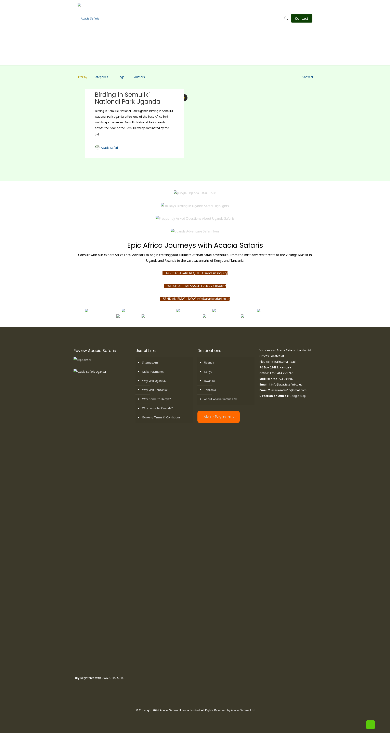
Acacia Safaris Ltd (243, 710)
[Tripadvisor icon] (205, 718)
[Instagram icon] (201, 718)
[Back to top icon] (370, 724)
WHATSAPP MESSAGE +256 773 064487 (196, 286)
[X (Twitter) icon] (192, 718)
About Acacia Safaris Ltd (220, 399)
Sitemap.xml (150, 362)
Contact (301, 18)
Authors (139, 77)
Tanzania (210, 390)
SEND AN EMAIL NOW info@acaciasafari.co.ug (196, 299)
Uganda (209, 362)
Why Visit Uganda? (154, 381)
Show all (307, 77)
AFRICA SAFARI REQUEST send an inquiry (196, 273)
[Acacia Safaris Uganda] (88, 18)
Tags (121, 77)
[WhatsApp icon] (184, 718)
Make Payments (153, 372)
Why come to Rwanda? (157, 408)
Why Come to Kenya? (156, 399)
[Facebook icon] (188, 718)
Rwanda (209, 381)
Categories (101, 77)
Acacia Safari (109, 148)
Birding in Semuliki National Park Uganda (127, 98)
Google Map (297, 396)
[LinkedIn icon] (197, 718)
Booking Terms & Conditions (161, 417)
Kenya (208, 372)
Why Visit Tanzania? (155, 390)
